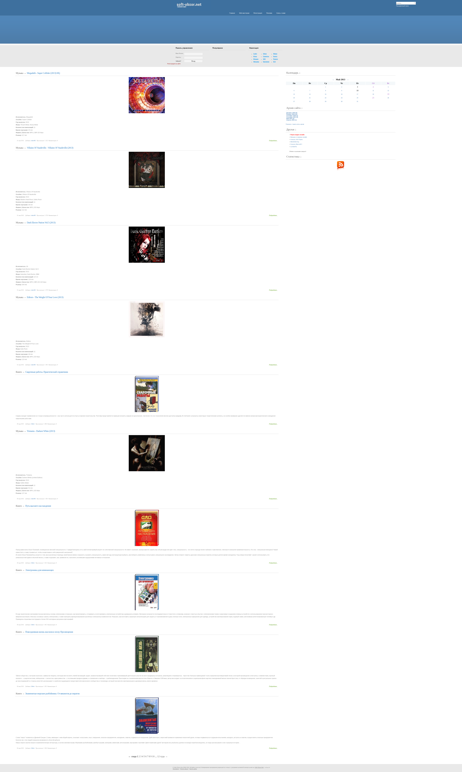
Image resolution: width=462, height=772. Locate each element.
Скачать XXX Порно (296, 139)
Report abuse (184, 769)
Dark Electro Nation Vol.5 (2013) (41, 222)
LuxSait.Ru (293, 146)
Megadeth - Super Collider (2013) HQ (43, 73)
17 (357, 94)
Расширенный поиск (402, 6)
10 (153, 756)
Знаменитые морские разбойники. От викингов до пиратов (52, 693)
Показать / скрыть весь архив (295, 124)
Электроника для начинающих (39, 570)
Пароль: (178, 57)
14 (310, 94)
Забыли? (178, 61)
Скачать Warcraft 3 (296, 144)
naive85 (33, 140)
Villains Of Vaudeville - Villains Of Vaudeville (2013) (50, 147)
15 (325, 94)
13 (294, 94)
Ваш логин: (179, 53)
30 (341, 101)
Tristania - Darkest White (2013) (41, 431)
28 (310, 101)
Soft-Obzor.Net (259, 767)
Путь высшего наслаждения (38, 505)
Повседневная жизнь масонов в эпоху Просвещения (49, 631)
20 (294, 98)
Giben (33, 424)
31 (357, 101)
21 (310, 98)
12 (158, 756)
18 (373, 94)
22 (325, 98)
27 (294, 101)
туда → (164, 756)
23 (341, 98)
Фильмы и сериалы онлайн (298, 137)
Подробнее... (273, 141)
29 (325, 101)
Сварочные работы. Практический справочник (46, 372)
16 (341, 94)
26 (388, 98)
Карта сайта (193, 769)
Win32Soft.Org (294, 141)
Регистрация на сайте (174, 63)
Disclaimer (176, 769)
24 (357, 98)
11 (373, 90)
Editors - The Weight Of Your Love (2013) (45, 297)
